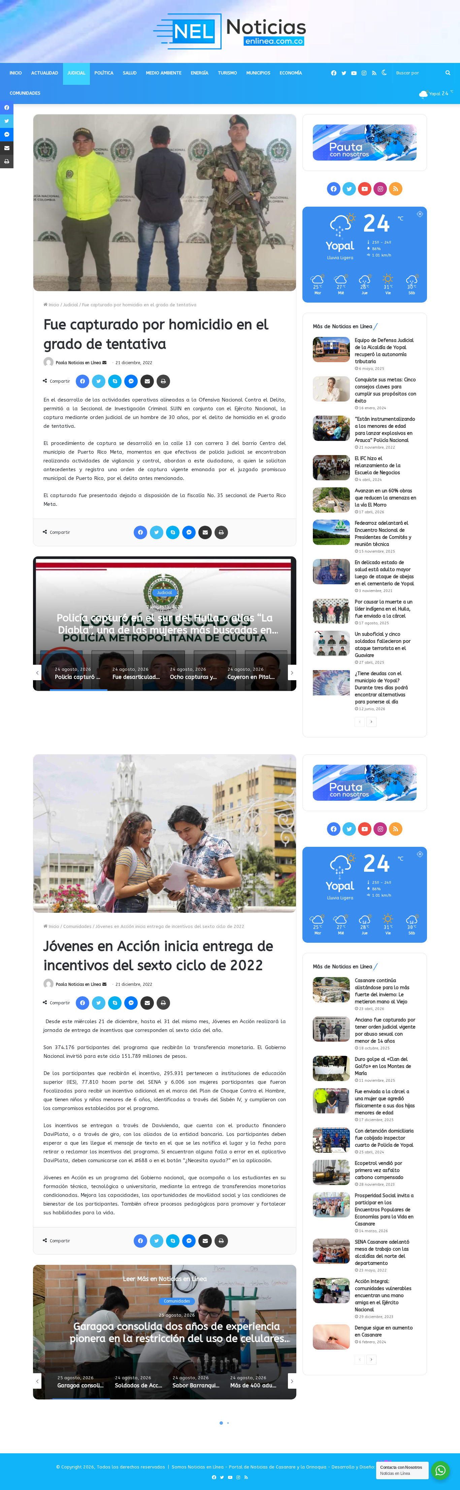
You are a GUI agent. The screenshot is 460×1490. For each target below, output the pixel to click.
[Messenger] (131, 381)
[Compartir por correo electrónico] (147, 381)
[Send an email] (104, 362)
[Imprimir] (163, 381)
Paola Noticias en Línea (78, 362)
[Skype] (115, 381)
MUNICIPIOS (258, 72)
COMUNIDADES (25, 93)
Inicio (53, 304)
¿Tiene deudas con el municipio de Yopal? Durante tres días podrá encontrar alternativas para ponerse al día (381, 688)
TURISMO (227, 72)
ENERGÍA (199, 72)
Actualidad (165, 592)
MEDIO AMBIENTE (164, 72)
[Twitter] (98, 381)
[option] (164, 623)
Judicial (70, 304)
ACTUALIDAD (44, 72)
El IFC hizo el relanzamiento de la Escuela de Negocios (377, 466)
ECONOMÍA (291, 72)
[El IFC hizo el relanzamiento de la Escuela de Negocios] (331, 467)
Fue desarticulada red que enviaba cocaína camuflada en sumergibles (165, 624)
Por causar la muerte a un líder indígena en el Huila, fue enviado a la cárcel (384, 609)
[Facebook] (82, 381)
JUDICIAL (76, 72)
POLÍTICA (104, 72)
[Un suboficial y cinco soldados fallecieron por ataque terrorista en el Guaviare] (331, 643)
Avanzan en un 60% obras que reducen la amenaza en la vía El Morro (385, 498)
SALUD (130, 72)
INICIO (16, 72)
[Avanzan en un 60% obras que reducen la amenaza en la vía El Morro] (331, 500)
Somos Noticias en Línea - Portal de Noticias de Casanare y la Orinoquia (249, 1466)
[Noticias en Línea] (230, 31)
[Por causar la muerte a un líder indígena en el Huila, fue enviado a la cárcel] (331, 611)
